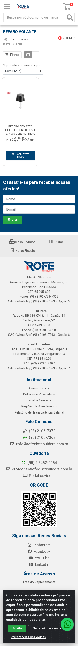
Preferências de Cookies (28, 637)
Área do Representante (39, 582)
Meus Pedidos (25, 242)
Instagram (42, 545)
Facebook (41, 551)
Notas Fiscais (25, 250)
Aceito (17, 628)
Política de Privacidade (39, 394)
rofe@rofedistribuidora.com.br (41, 444)
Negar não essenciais (48, 628)
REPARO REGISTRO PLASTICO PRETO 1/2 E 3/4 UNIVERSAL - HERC (20, 129)
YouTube (42, 558)
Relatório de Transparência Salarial (39, 412)
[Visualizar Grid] (28, 54)
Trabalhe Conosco (39, 400)
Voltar (68, 38)
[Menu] (7, 6)
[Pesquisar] (69, 17)
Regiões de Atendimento (39, 406)
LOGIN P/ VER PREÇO (22, 155)
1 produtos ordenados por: (22, 65)
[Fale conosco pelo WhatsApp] (67, 624)
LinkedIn (41, 564)
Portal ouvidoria (41, 476)
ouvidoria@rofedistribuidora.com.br (41, 469)
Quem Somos (39, 388)
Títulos (58, 242)
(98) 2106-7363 (41, 437)
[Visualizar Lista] (35, 54)
